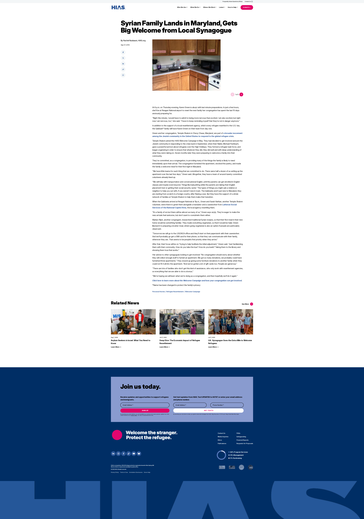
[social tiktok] (128, 453)
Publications (222, 443)
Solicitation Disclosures (135, 472)
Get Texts (208, 410)
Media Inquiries (223, 437)
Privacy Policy (115, 472)
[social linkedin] (123, 63)
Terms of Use (124, 472)
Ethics (220, 440)
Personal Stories (158, 292)
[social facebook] (123, 52)
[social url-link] (123, 69)
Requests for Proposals (245, 443)
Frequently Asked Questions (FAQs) (232, 1)
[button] (241, 94)
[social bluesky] (138, 453)
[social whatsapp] (123, 75)
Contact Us (248, 1)
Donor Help (147, 472)
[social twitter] (123, 58)
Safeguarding (241, 437)
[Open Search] (252, 1)
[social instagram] (118, 453)
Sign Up (145, 410)
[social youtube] (133, 453)
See (245, 304)
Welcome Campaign (192, 292)
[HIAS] (144, 435)
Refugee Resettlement (175, 292)
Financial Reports (243, 440)
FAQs (238, 433)
